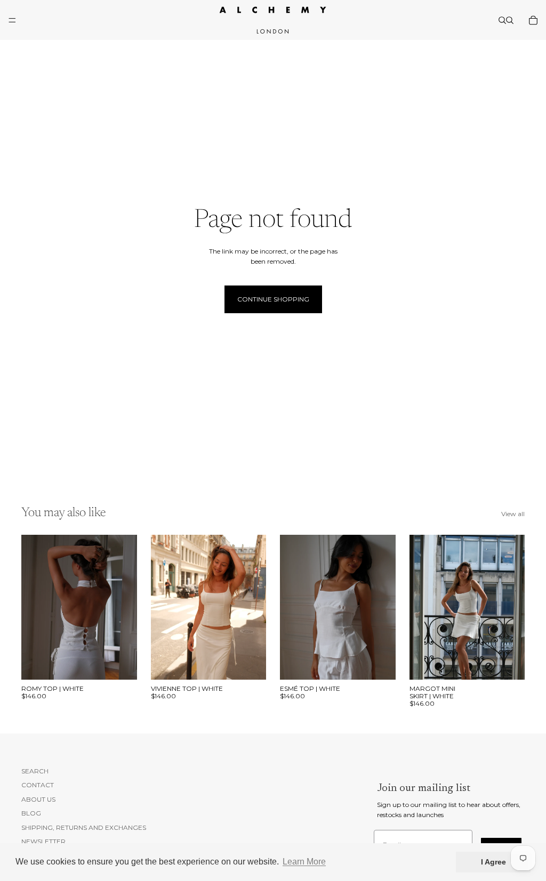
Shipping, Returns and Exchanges (83, 827)
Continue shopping (273, 299)
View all (513, 514)
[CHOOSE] (120, 663)
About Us (38, 799)
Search (35, 771)
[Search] (502, 20)
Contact (37, 785)
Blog (31, 813)
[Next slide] (125, 607)
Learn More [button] (304, 861)
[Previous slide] (33, 607)
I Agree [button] (493, 862)
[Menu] (12, 20)
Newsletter (43, 841)
